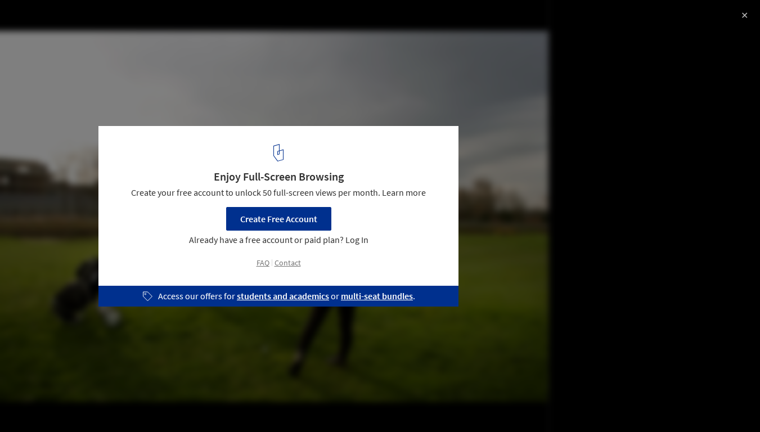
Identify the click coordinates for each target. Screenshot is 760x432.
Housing (33, 403)
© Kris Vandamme (44, 39)
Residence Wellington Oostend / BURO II (125, 20)
